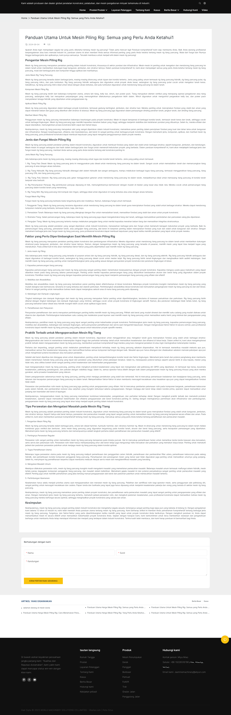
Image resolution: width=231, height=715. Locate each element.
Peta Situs (108, 710)
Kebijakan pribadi (88, 691)
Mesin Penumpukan (132, 657)
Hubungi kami (87, 686)
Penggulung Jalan (131, 696)
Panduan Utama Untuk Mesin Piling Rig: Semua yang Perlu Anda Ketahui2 (180, 607)
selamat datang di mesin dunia (36, 608)
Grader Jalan (128, 691)
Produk (83, 662)
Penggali (126, 667)
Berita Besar (196, 601)
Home (24, 18)
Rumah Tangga (87, 657)
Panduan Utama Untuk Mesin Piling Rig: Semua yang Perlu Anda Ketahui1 (67, 18)
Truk (124, 686)
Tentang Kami (87, 672)
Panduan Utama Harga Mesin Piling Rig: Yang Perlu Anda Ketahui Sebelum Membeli (116, 613)
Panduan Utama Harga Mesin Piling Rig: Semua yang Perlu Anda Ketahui (116, 607)
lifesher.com (95, 710)
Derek (125, 662)
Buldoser (126, 672)
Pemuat (126, 677)
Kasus (206, 601)
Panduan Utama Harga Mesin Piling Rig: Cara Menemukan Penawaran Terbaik (52, 613)
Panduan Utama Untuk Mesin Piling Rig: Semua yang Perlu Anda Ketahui (180, 613)
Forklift (125, 681)
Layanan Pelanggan (89, 667)
